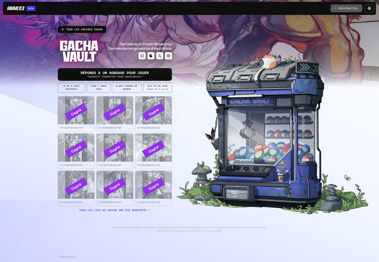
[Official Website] (168, 55)
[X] (159, 55)
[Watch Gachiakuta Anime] (150, 55)
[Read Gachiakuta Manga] (142, 55)
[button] (76, 114)
